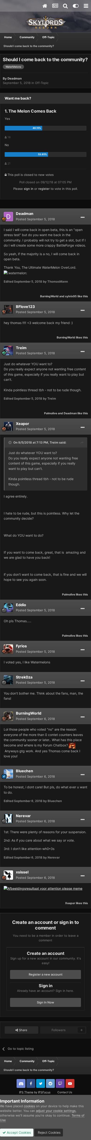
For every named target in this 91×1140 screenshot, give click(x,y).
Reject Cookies (48, 1132)
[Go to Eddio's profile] (8, 607)
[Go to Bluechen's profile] (8, 774)
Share (22, 1030)
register (44, 189)
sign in (28, 189)
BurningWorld (49, 296)
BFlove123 (25, 306)
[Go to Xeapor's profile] (8, 426)
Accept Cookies (18, 1132)
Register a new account (46, 974)
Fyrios (21, 646)
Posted (35, 219)
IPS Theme (26, 1092)
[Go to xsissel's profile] (8, 875)
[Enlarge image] (43, 888)
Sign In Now (45, 1002)
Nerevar (23, 815)
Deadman (14, 78)
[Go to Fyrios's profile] (8, 649)
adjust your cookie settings (56, 1111)
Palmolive (50, 413)
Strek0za (24, 677)
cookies (29, 1106)
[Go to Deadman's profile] (8, 216)
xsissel (22, 872)
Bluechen (24, 771)
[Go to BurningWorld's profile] (8, 716)
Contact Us (64, 1092)
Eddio (21, 604)
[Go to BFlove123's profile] (8, 309)
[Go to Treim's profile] (8, 350)
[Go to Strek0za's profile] (8, 680)
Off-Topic (42, 83)
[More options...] (82, 217)
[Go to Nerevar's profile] (8, 818)
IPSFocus (44, 1092)
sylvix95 (71, 296)
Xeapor (22, 423)
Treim (21, 347)
